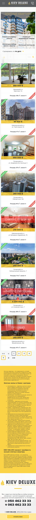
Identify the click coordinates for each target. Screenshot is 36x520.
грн (29, 57)
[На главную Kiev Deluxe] (18, 4)
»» (13, 357)
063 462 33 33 (19, 505)
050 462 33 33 (19, 501)
